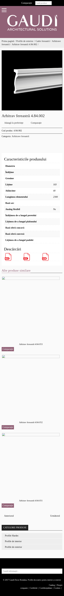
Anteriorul (8, 516)
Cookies (57, 588)
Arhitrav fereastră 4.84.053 (31, 344)
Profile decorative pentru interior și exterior (44, 580)
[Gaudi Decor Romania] (32, 22)
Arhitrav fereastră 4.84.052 (31, 422)
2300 (55, 197)
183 (55, 184)
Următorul (55, 516)
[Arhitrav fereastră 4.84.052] (31, 385)
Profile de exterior (24, 41)
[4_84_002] (32, 80)
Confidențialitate (45, 588)
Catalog (52, 585)
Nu (54, 209)
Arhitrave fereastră (20, 136)
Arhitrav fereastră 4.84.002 (24, 44)
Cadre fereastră (43, 41)
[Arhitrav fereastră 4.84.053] (31, 307)
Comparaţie (36, 123)
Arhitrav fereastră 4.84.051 (31, 500)
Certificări (33, 588)
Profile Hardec (12, 535)
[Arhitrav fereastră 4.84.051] (31, 463)
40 (54, 191)
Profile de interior (13, 541)
